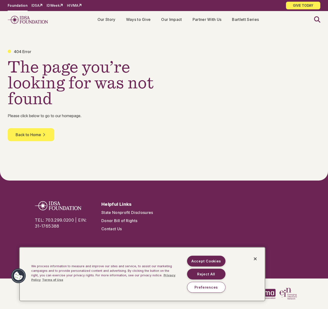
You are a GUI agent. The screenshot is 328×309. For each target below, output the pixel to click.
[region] (142, 274)
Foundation (18, 5)
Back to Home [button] (28, 134)
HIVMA (72, 5)
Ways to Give (138, 19)
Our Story (106, 19)
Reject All (206, 274)
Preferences (206, 287)
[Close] (255, 259)
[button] (314, 20)
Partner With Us (207, 19)
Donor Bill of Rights (119, 220)
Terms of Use (52, 280)
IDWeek (53, 5)
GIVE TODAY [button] (303, 5)
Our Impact (171, 19)
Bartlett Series (245, 19)
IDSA (35, 5)
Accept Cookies (206, 261)
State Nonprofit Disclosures (127, 212)
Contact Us (111, 228)
